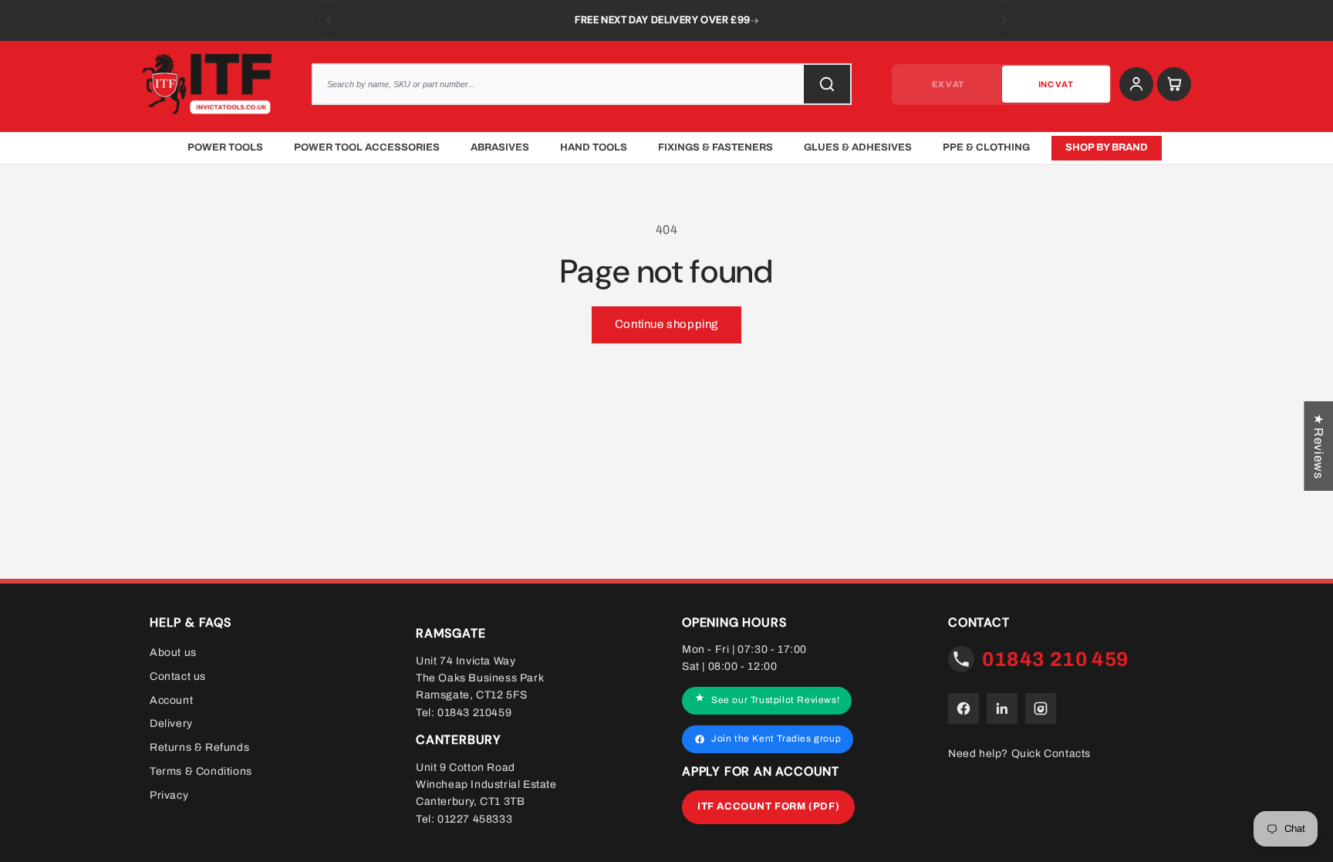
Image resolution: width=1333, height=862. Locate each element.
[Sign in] (1136, 84)
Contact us (178, 676)
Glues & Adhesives (858, 147)
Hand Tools (593, 147)
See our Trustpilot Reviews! (775, 700)
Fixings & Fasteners (715, 147)
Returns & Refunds (199, 747)
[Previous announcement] (329, 20)
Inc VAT (1055, 84)
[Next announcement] (1004, 20)
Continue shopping (666, 324)
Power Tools (225, 147)
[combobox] (581, 84)
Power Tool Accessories (367, 147)
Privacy (169, 795)
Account (171, 699)
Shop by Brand (1106, 147)
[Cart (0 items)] (1174, 84)
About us (173, 652)
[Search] (827, 84)
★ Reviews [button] (1318, 445)
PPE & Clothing (986, 147)
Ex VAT (947, 84)
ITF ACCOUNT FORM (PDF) (768, 806)
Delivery (171, 723)
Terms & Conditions (201, 771)
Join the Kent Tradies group (776, 738)
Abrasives (500, 147)
